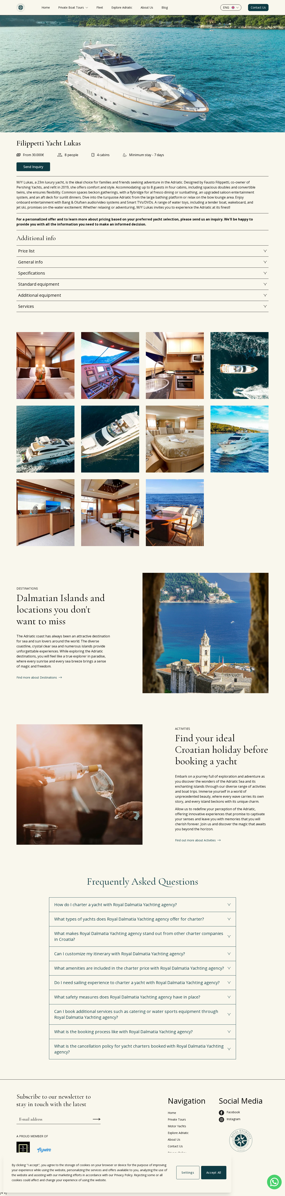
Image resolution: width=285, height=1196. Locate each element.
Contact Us (258, 7)
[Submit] (97, 1119)
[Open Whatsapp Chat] (274, 1182)
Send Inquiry (33, 166)
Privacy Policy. (123, 1175)
